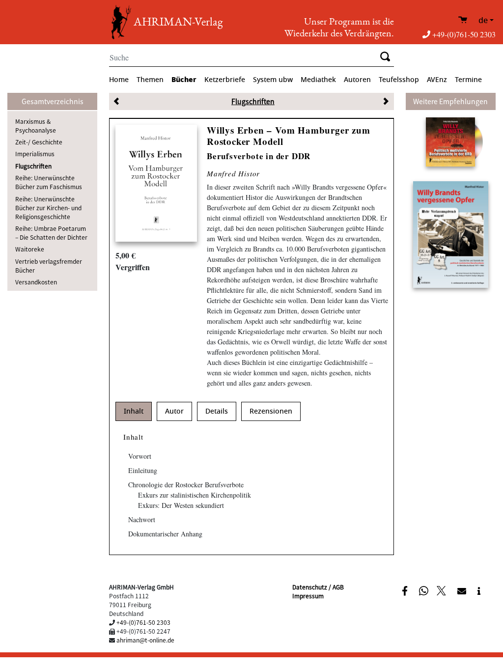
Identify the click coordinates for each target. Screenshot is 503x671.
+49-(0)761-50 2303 (464, 34)
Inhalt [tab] (133, 411)
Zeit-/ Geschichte (38, 142)
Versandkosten (36, 282)
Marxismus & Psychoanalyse (35, 125)
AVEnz (437, 80)
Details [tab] (216, 411)
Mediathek (318, 80)
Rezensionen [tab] (271, 411)
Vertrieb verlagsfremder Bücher (48, 265)
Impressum (308, 595)
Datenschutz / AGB (318, 587)
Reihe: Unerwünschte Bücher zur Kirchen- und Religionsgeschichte (48, 208)
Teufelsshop (399, 80)
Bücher (183, 79)
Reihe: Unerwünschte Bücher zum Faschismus (48, 182)
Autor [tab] (174, 411)
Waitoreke (29, 249)
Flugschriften (33, 166)
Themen (150, 80)
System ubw (273, 80)
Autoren (357, 80)
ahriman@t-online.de (145, 640)
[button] (406, 590)
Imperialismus (35, 153)
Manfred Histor (233, 173)
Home (119, 80)
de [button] (483, 21)
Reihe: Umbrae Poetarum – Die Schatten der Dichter (51, 232)
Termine (468, 80)
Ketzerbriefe (224, 80)
